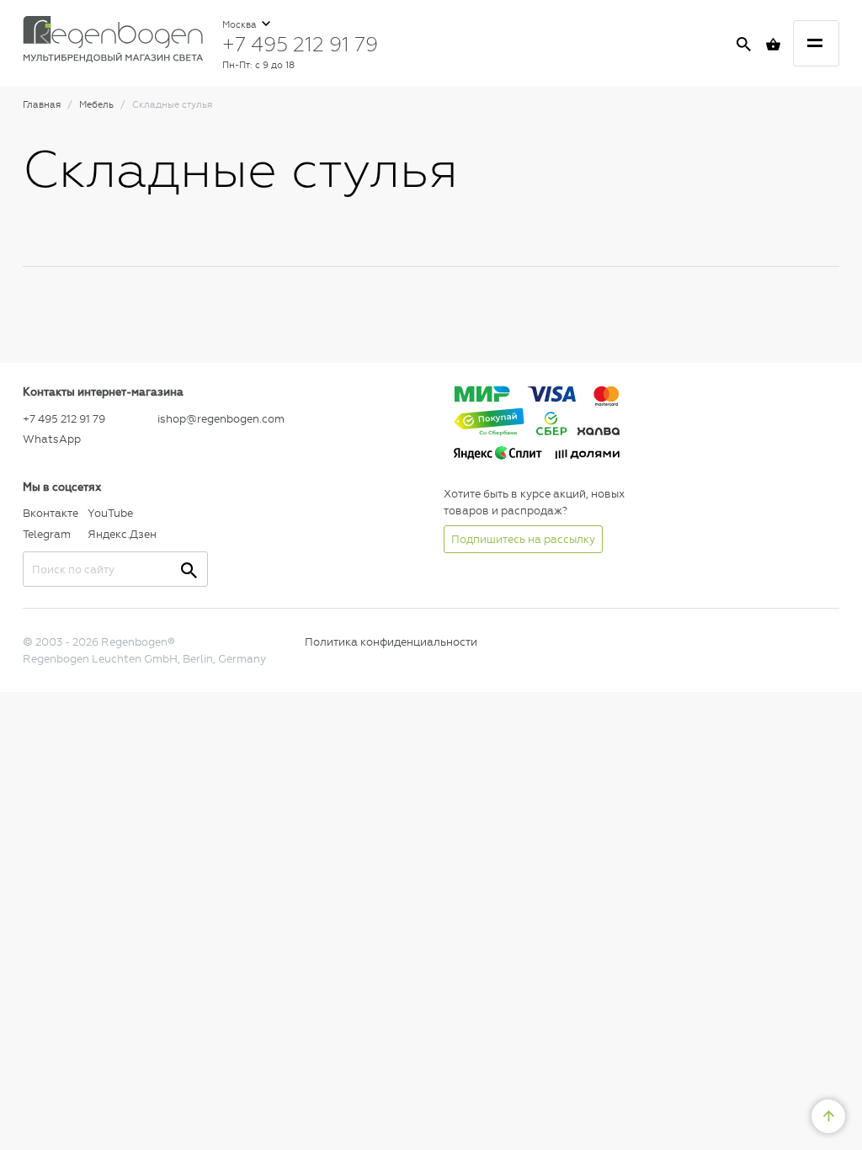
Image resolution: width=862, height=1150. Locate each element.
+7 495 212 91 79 (300, 43)
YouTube (110, 513)
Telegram (47, 534)
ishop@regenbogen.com (220, 419)
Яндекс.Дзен (116, 534)
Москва (240, 24)
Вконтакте (50, 513)
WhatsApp (52, 439)
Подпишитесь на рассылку (523, 539)
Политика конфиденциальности (391, 642)
